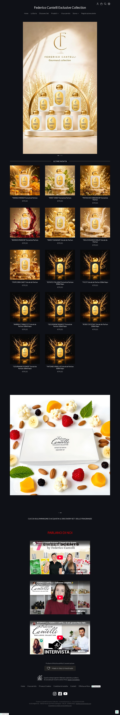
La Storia (34, 13)
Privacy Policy (96, 686)
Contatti (73, 686)
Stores (75, 13)
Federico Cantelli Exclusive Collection (60, 7)
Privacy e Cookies (45, 686)
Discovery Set (44, 13)
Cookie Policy (5, 714)
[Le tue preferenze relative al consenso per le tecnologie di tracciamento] (117, 712)
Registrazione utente (88, 13)
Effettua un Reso (84, 686)
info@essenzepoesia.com (83, 703)
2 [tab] (60, 155)
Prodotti (54, 13)
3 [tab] (61, 155)
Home (26, 13)
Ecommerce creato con (60, 705)
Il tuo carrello (65, 13)
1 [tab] (58, 155)
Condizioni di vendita (60, 686)
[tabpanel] (60, 88)
